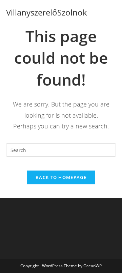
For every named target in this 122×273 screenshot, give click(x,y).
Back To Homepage (61, 177)
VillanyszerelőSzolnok (46, 12)
